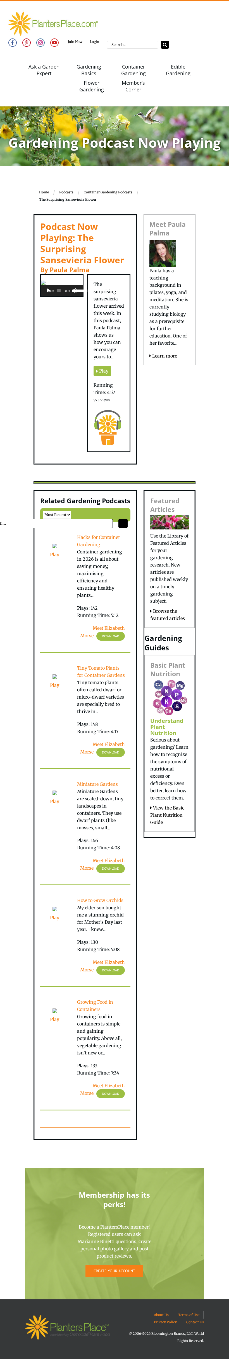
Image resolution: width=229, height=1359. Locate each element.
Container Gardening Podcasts (108, 192)
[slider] (76, 290)
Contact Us (195, 1322)
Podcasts (66, 192)
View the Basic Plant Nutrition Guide (167, 815)
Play (103, 371)
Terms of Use (188, 1315)
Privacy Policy (165, 1322)
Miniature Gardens (97, 784)
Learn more (164, 356)
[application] (62, 290)
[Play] (48, 290)
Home (44, 192)
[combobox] (132, 45)
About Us (161, 1315)
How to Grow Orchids (100, 900)
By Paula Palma (64, 269)
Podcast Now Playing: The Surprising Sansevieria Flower (82, 243)
